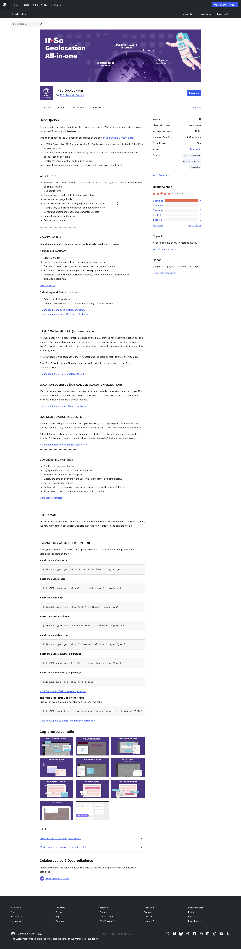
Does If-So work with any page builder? (60, 838)
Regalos (149, 921)
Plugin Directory (18, 14)
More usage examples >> (53, 497)
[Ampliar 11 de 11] (105, 804)
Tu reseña (158, 225)
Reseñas (61, 107)
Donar (148, 916)
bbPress (193, 916)
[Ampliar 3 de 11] (141, 740)
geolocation (195, 156)
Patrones (60, 921)
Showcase (60, 907)
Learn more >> (47, 285)
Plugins (59, 916)
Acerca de (16, 907)
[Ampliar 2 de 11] (105, 740)
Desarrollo (95, 107)
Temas (59, 912)
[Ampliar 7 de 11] (69, 783)
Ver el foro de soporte (164, 249)
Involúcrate (149, 907)
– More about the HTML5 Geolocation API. (62, 373)
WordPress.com (196, 907)
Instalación (78, 107)
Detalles (47, 107)
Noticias (15, 912)
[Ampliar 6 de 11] (141, 761)
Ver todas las (194, 225)
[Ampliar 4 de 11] (69, 761)
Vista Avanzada (161, 175)
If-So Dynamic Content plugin (118, 137)
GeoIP (185, 156)
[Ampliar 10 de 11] (69, 804)
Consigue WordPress (225, 5)
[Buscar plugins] (41, 24)
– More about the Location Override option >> (64, 406)
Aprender (104, 907)
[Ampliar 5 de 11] (105, 761)
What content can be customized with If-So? (63, 847)
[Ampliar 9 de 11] (141, 783)
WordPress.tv (107, 921)
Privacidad (16, 921)
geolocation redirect (191, 161)
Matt (191, 912)
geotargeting (194, 167)
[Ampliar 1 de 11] (69, 740)
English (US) (195, 149)
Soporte (197, 107)
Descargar (194, 93)
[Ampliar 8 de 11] (105, 783)
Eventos (148, 912)
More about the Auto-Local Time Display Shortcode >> (68, 720)
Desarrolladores (107, 916)
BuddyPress (195, 921)
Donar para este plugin (164, 273)
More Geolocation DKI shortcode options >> (63, 691)
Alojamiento (16, 916)
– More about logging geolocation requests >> (63, 444)
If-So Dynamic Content (72, 95)
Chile (40, 934)
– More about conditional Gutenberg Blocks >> (64, 314)
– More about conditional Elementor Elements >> (65, 309)
